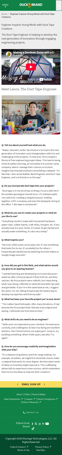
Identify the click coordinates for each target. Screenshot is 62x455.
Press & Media (39, 395)
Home (4, 14)
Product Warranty (29, 402)
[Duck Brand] (31, 5)
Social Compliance (46, 399)
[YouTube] (47, 424)
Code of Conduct (18, 447)
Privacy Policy (42, 447)
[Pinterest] (43, 424)
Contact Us (32, 412)
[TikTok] (33, 428)
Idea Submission (12, 399)
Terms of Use (23, 450)
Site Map (40, 450)
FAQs (27, 395)
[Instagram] (40, 424)
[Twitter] (36, 424)
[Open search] (59, 5)
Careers (29, 399)
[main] (31, 212)
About (19, 395)
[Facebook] (32, 424)
